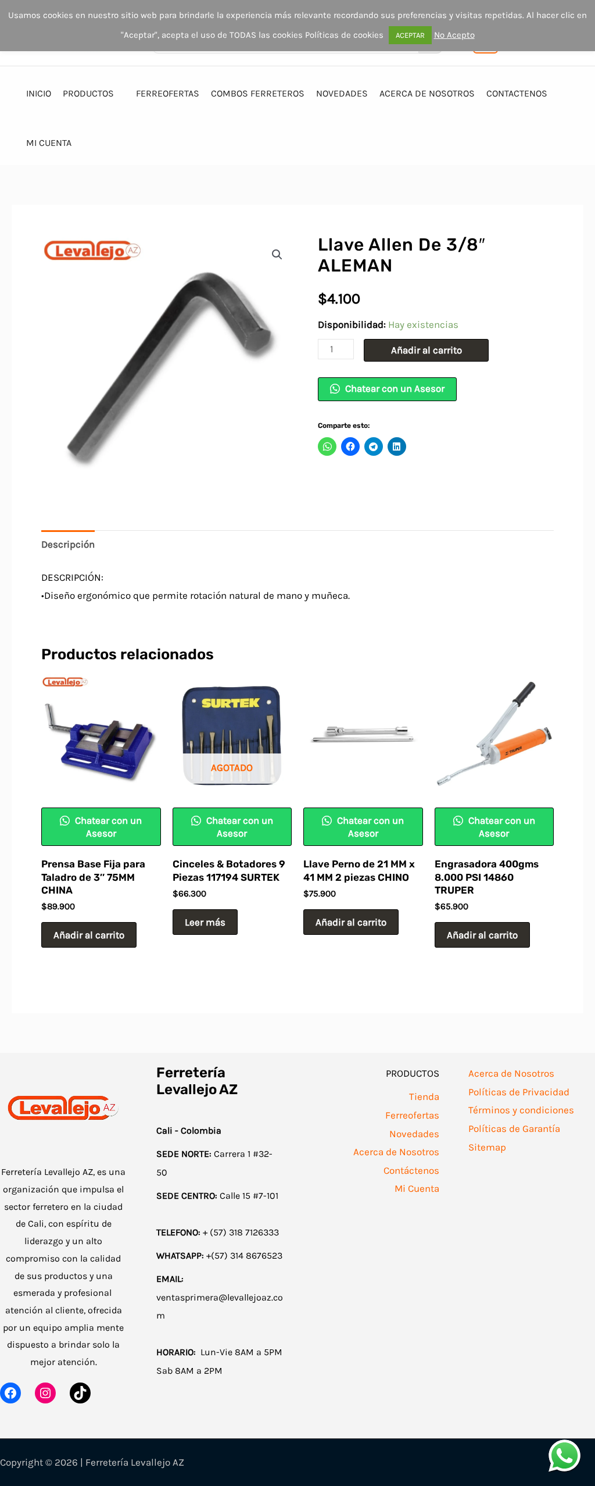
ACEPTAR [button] (410, 35)
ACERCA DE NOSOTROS (427, 93)
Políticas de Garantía (514, 1128)
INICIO (38, 93)
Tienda (424, 1096)
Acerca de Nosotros (396, 1152)
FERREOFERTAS (167, 93)
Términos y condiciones (521, 1110)
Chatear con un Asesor (394, 388)
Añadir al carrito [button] (88, 935)
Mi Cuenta (417, 1188)
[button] (277, 254)
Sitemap (487, 1147)
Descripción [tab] (68, 544)
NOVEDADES (342, 93)
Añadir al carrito (426, 350)
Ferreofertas (412, 1115)
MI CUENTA (48, 142)
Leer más (205, 922)
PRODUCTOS (88, 93)
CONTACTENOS (516, 93)
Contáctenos (411, 1170)
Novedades (414, 1133)
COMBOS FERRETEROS (257, 93)
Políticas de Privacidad (518, 1092)
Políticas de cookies (344, 35)
